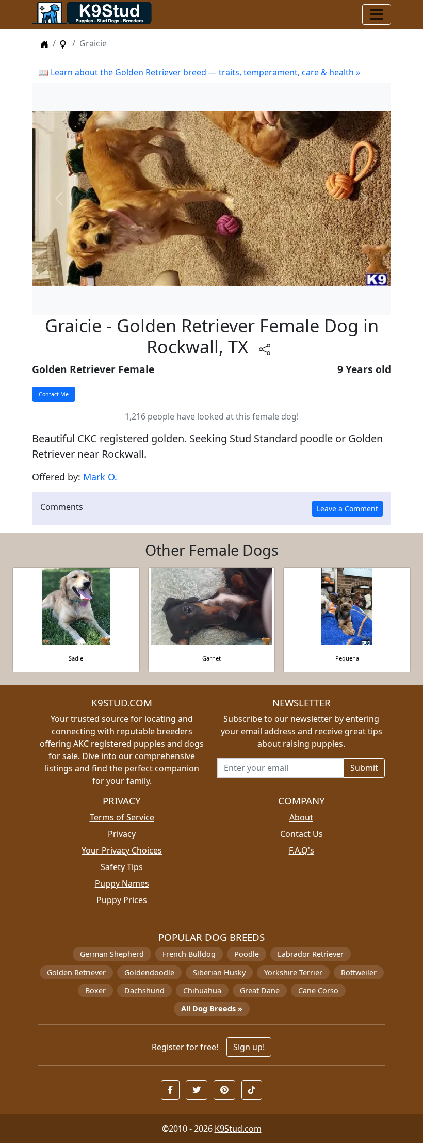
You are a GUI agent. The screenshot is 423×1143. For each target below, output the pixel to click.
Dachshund (144, 990)
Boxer (95, 990)
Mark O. (100, 477)
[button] (170, 1090)
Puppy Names (122, 883)
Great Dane (260, 990)
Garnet (211, 658)
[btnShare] (264, 349)
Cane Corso (318, 990)
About (301, 817)
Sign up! (249, 1047)
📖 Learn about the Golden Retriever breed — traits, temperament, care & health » (199, 72)
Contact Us (301, 834)
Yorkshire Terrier (293, 972)
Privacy (122, 834)
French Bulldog (189, 954)
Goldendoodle (149, 972)
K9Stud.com (238, 1128)
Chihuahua (202, 990)
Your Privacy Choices (122, 850)
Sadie (76, 658)
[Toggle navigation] (376, 14)
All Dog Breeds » (211, 1008)
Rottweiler (359, 972)
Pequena (347, 658)
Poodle (246, 954)
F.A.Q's (301, 850)
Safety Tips (122, 867)
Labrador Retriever (311, 954)
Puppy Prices (121, 900)
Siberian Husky (219, 972)
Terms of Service (122, 817)
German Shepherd (112, 954)
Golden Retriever (76, 972)
